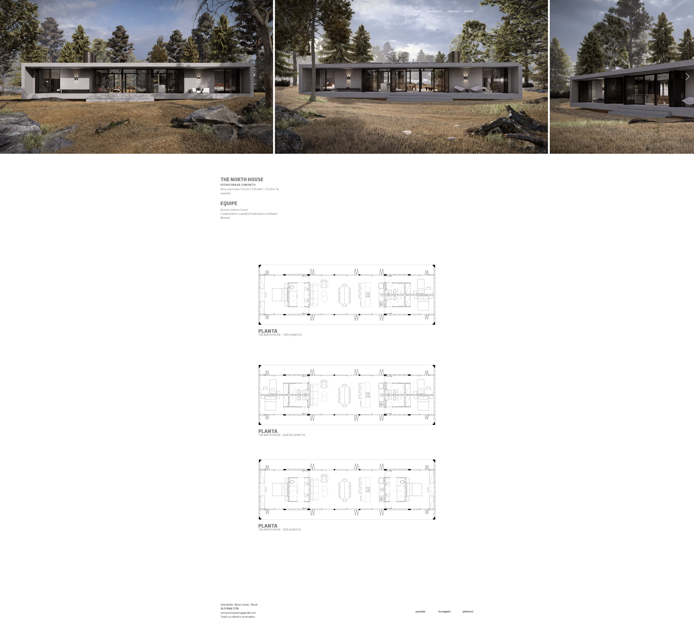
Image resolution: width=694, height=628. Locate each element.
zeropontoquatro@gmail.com (238, 612)
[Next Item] (687, 77)
